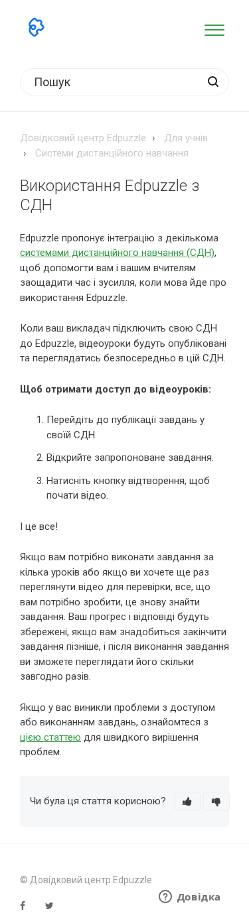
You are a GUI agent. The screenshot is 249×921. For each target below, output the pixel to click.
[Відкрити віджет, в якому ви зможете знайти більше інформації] (189, 897)
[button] (214, 27)
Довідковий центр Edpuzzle (83, 138)
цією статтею (50, 737)
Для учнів (186, 138)
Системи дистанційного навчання (112, 153)
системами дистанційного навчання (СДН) (117, 253)
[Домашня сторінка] (36, 27)
